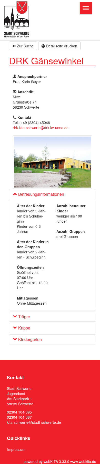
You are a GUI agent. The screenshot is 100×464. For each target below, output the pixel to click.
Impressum (16, 449)
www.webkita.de (83, 461)
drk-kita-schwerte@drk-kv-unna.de (40, 127)
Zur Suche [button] (25, 45)
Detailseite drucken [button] (61, 45)
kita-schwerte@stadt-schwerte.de (34, 422)
